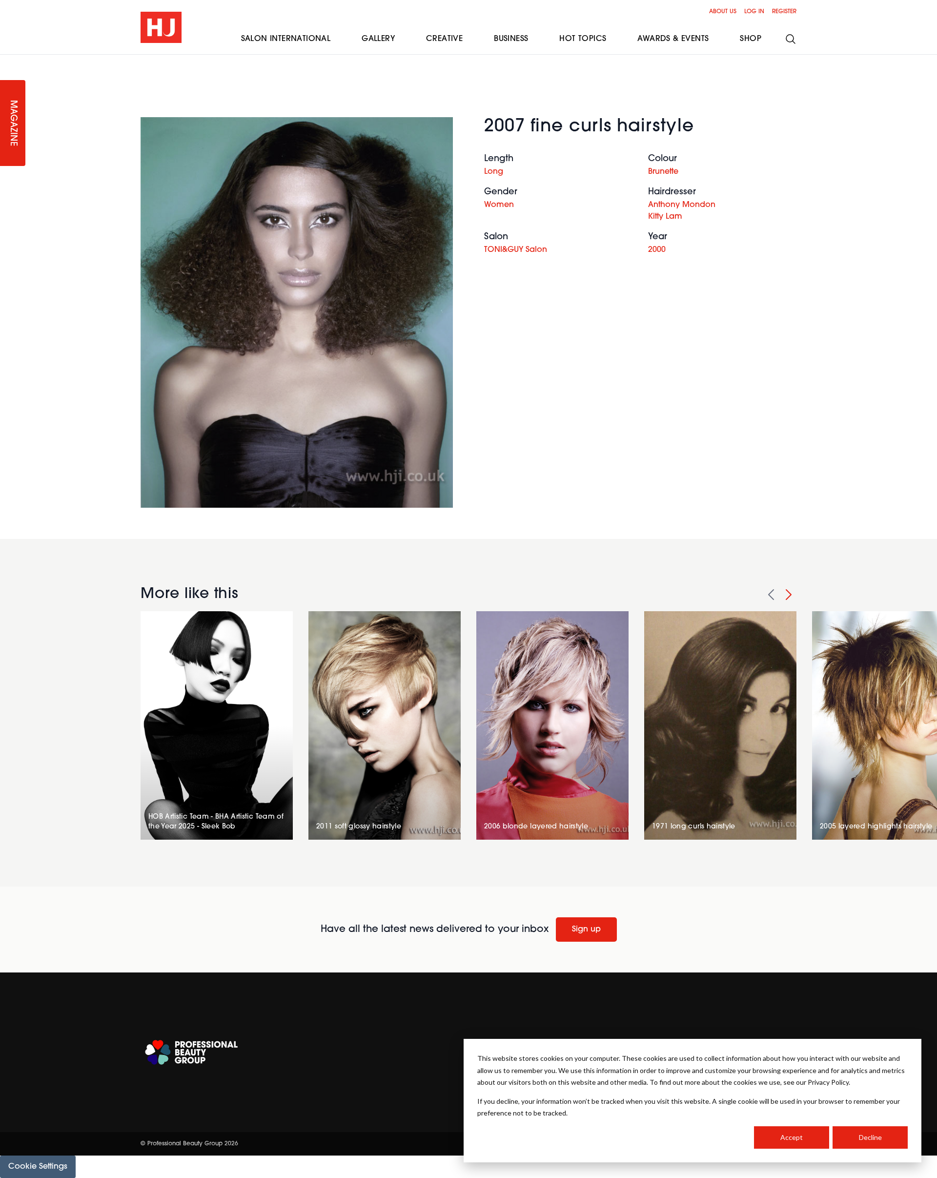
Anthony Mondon (681, 205)
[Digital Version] (8, 60)
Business (511, 39)
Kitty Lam (665, 217)
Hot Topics (582, 39)
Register (784, 12)
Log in (754, 12)
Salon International (286, 39)
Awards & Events (673, 39)
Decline (870, 1137)
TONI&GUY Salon (515, 250)
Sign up (586, 929)
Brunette (663, 172)
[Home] (161, 27)
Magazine (12, 123)
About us (722, 12)
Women (499, 205)
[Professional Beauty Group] (191, 1052)
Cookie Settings (37, 1167)
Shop (750, 39)
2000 (657, 250)
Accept (791, 1137)
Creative (444, 39)
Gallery (378, 39)
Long (493, 172)
